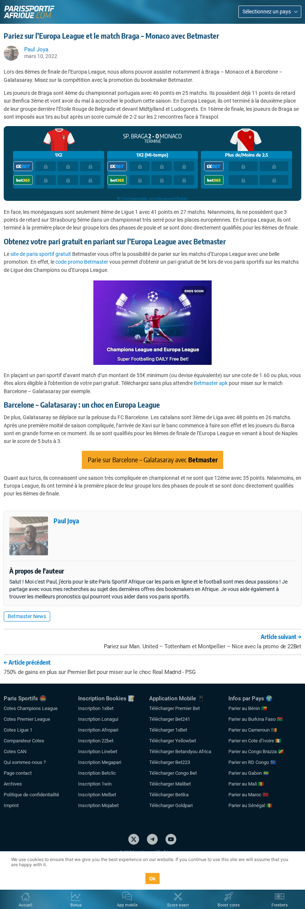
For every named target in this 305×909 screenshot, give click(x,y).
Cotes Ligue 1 (18, 730)
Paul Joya (66, 520)
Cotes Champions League (31, 708)
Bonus (76, 905)
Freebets (280, 905)
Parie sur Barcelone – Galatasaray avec (153, 459)
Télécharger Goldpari (171, 805)
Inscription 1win (95, 784)
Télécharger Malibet (170, 784)
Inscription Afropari (98, 730)
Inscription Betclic (97, 773)
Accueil (25, 905)
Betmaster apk (211, 383)
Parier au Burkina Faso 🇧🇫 (255, 719)
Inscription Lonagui (98, 719)
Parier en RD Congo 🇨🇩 (252, 762)
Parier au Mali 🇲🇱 (246, 784)
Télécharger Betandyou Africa (180, 751)
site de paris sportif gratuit (40, 254)
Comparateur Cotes (24, 740)
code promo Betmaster (81, 262)
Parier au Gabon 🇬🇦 (248, 773)
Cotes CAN (15, 751)
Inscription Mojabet (98, 805)
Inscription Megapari (99, 762)
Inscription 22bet (95, 740)
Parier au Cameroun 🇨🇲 (252, 730)
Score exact (178, 905)
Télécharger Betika (169, 794)
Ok (152, 878)
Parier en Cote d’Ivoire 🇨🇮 (254, 740)
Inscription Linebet (97, 751)
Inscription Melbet (97, 794)
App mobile (127, 905)
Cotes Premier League (27, 719)
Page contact (18, 773)
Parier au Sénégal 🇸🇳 (250, 805)
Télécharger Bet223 (169, 762)
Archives (13, 784)
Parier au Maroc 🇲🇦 (248, 794)
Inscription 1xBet (95, 708)
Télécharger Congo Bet (173, 773)
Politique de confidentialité (31, 794)
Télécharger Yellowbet (172, 740)
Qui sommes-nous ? (25, 762)
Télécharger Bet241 (169, 719)
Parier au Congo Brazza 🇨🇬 (256, 751)
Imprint (11, 805)
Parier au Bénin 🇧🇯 (247, 708)
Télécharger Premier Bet (174, 708)
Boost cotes (229, 905)
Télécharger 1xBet (168, 730)
